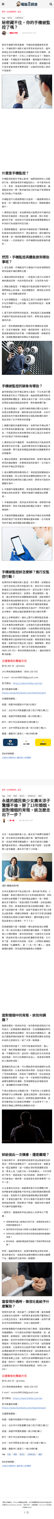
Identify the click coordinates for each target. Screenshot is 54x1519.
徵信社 (9, 18)
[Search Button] (51, 4)
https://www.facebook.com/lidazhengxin (24, 692)
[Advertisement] (27, 767)
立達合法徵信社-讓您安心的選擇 (16, 757)
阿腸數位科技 (27, 1507)
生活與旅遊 (11, 11)
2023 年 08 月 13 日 (26, 820)
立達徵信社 (19, 18)
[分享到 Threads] (45, 39)
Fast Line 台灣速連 (45, 1505)
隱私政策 (27, 1505)
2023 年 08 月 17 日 (29, 33)
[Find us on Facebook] (24, 1512)
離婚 (40, 796)
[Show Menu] (3, 4)
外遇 (9, 796)
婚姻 (15, 796)
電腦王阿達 (14, 33)
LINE (50, 39)
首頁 (3, 11)
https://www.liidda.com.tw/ (28, 683)
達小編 (12, 820)
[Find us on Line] (28, 1512)
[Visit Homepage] (27, 3)
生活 (19, 11)
